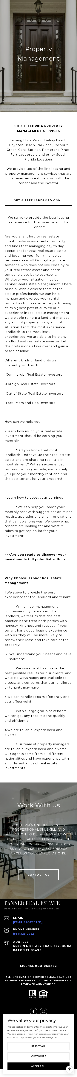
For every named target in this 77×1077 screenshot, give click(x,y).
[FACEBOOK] (33, 1011)
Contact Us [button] (38, 874)
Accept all (38, 1066)
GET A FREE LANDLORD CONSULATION (43, 200)
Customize (38, 1056)
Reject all (38, 1046)
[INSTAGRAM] (43, 1011)
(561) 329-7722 (23, 933)
